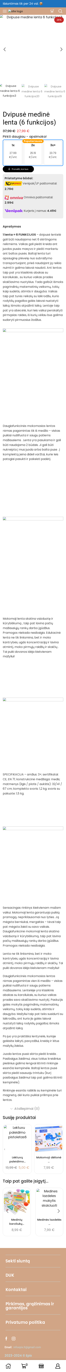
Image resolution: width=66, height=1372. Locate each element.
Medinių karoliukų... (16, 1222)
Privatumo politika (25, 1322)
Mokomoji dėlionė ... (48, 1159)
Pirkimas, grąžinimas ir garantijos (30, 1306)
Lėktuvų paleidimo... (17, 1159)
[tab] (33, 1109)
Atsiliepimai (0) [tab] (27, 1108)
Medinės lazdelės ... (49, 1222)
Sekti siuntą (18, 1261)
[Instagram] (13, 1338)
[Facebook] (6, 1338)
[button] (4, 49)
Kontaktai (16, 1290)
